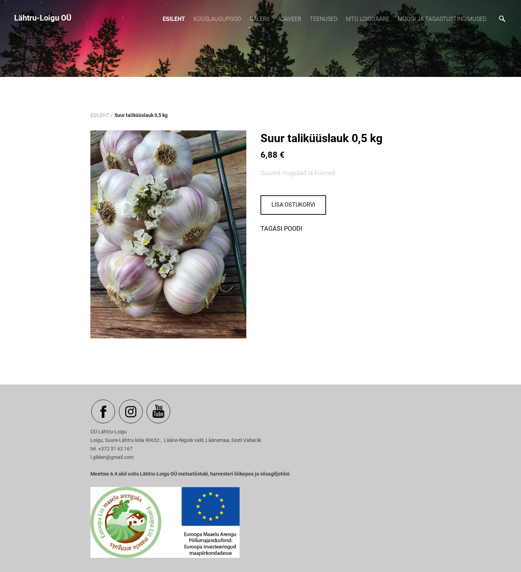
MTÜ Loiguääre (367, 19)
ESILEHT (174, 19)
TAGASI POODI (281, 228)
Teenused (323, 19)
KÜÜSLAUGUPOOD (217, 19)
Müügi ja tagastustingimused (442, 19)
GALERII (259, 19)
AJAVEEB (289, 19)
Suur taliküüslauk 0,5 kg (141, 115)
